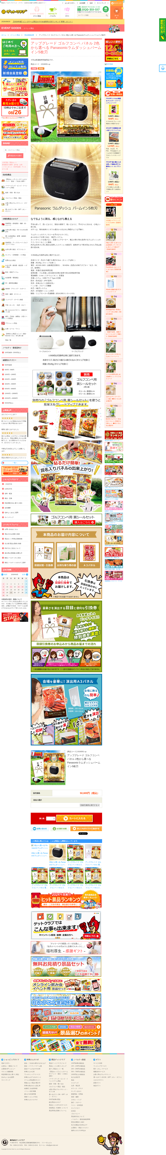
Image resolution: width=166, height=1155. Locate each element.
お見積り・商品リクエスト (80, 1128)
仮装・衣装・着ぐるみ (56, 1084)
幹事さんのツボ (33, 1060)
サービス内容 (97, 1063)
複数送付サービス (99, 1071)
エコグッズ (75, 1083)
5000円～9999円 (10, 389)
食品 (72, 1080)
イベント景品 (29, 28)
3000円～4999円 (10, 384)
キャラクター (75, 1108)
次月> (24, 574)
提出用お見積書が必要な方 (13, 553)
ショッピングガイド (11, 1060)
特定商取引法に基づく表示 (13, 503)
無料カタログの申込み (78, 1130)
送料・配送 (8, 493)
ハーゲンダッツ (7, 167)
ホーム (3, 35)
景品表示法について (77, 1116)
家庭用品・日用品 (77, 1094)
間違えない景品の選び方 (32, 1083)
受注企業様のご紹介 (77, 1122)
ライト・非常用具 (77, 1105)
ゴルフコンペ (75, 1114)
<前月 (5, 574)
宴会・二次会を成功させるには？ (35, 1063)
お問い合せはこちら (11, 529)
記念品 (73, 1111)
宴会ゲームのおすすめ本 (32, 1069)
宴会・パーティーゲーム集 (33, 1066)
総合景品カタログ (55, 1102)
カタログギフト (98, 1080)
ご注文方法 (8, 484)
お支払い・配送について (9, 1066)
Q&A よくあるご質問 (11, 512)
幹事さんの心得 (29, 1071)
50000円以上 (9, 403)
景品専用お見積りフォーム (57, 1110)
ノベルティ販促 (80, 1060)
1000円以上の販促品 (78, 1074)
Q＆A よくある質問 (7, 1077)
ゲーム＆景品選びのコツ (32, 1080)
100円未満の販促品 (77, 1063)
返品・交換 (8, 498)
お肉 (20, 165)
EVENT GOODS (11, 27)
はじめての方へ (70, 3)
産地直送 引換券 (7, 165)
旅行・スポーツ (76, 1102)
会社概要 (82, 3)
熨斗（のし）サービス (100, 1069)
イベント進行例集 (30, 1091)
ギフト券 (5, 169)
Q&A (91, 3)
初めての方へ (5, 1063)
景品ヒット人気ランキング (57, 1066)
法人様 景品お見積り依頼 (13, 543)
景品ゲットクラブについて (57, 1063)
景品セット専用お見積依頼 (13, 539)
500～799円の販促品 (78, 1071)
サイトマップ (101, 3)
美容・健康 (75, 1097)
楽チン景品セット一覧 (56, 1069)
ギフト (98, 1060)
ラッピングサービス (100, 1066)
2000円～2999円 (10, 379)
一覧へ (15, 463)
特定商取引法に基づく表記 (10, 1074)
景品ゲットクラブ (58, 1060)
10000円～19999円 (11, 393)
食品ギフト (97, 1085)
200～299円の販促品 (78, 1069)
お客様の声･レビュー (8, 1069)
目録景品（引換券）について (58, 1108)
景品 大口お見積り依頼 (12, 534)
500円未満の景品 (54, 1099)
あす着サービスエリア (10, 117)
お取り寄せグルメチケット (102, 1074)
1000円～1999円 (10, 374)
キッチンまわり (76, 1091)
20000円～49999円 (11, 398)
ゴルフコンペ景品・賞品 (57, 1086)
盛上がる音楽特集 (30, 1094)
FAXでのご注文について (13, 548)
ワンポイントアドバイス (32, 1074)
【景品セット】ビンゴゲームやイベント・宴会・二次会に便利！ (58, 1074)
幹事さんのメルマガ (30, 1100)
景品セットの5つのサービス (58, 1105)
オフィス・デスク (77, 1088)
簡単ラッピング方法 (30, 1097)
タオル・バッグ (76, 1100)
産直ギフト (97, 1083)
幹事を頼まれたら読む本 (32, 1085)
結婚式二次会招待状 (30, 1088)
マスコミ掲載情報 (7, 1071)
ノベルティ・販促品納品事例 (80, 1119)
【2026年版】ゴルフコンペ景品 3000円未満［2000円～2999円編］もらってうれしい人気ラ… (48, 22)
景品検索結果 (29, 35)
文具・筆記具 (75, 1085)
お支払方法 (8, 489)
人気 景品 (5, 162)
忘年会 (16, 165)
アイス (24, 167)
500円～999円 (9, 370)
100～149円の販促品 (78, 1066)
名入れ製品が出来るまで (79, 1125)
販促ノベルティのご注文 (13, 558)
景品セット (13, 162)
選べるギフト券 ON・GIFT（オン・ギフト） (107, 1077)
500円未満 (16, 167)
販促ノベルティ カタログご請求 (15, 562)
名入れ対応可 (75, 1077)
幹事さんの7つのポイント (32, 1077)
